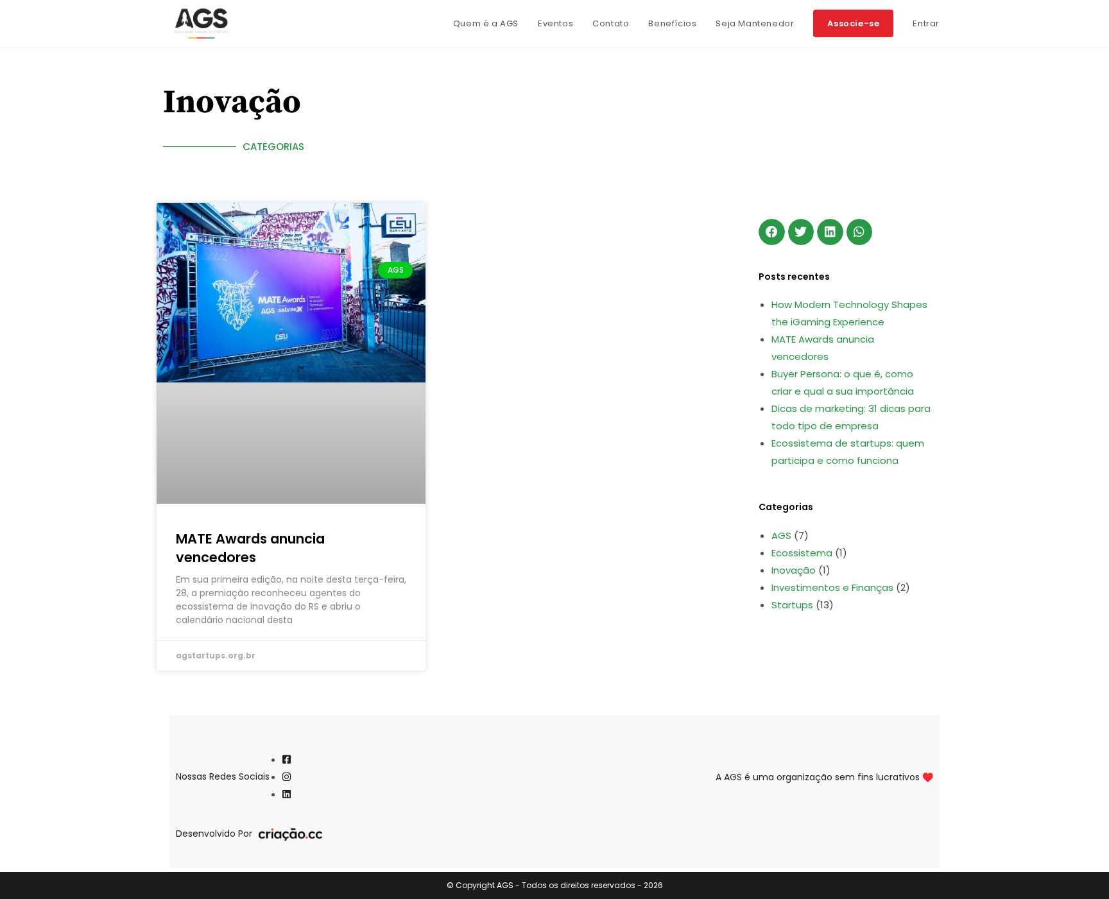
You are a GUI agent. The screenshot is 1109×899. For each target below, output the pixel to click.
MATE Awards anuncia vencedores (250, 548)
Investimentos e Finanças (832, 587)
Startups (792, 605)
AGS (781, 535)
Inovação (793, 570)
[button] (772, 232)
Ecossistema (801, 553)
